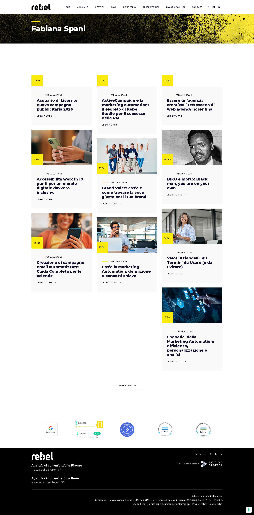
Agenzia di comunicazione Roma (55, 478)
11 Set (37, 242)
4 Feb (167, 80)
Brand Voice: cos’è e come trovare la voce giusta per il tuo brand (124, 192)
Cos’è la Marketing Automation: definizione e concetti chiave (126, 271)
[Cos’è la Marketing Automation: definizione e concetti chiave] (127, 235)
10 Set (102, 247)
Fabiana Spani (53, 95)
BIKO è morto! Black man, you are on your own (188, 183)
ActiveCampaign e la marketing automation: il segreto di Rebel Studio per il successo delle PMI (125, 109)
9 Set (167, 317)
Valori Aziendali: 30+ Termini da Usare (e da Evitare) (189, 262)
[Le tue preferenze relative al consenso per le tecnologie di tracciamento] (249, 510)
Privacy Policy (199, 504)
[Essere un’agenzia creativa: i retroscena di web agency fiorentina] (192, 68)
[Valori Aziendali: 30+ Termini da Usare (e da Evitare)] (192, 226)
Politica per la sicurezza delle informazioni (169, 504)
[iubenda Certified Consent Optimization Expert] (89, 439)
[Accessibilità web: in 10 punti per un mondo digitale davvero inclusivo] (61, 147)
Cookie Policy (216, 504)
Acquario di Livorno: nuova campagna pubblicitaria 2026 (57, 104)
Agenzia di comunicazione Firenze (56, 465)
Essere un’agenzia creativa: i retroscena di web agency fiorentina (191, 104)
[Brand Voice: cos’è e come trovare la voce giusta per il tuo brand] (127, 156)
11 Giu (102, 80)
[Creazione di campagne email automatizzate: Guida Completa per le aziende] (61, 231)
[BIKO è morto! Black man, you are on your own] (192, 147)
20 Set (102, 168)
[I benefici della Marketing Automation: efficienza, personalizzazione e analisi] (192, 305)
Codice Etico (138, 504)
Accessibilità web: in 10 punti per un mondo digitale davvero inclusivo (60, 186)
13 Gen (167, 159)
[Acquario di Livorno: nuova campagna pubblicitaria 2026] (61, 68)
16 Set (167, 238)
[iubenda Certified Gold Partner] (89, 428)
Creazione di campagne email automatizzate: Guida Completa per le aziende (60, 269)
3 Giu (37, 80)
